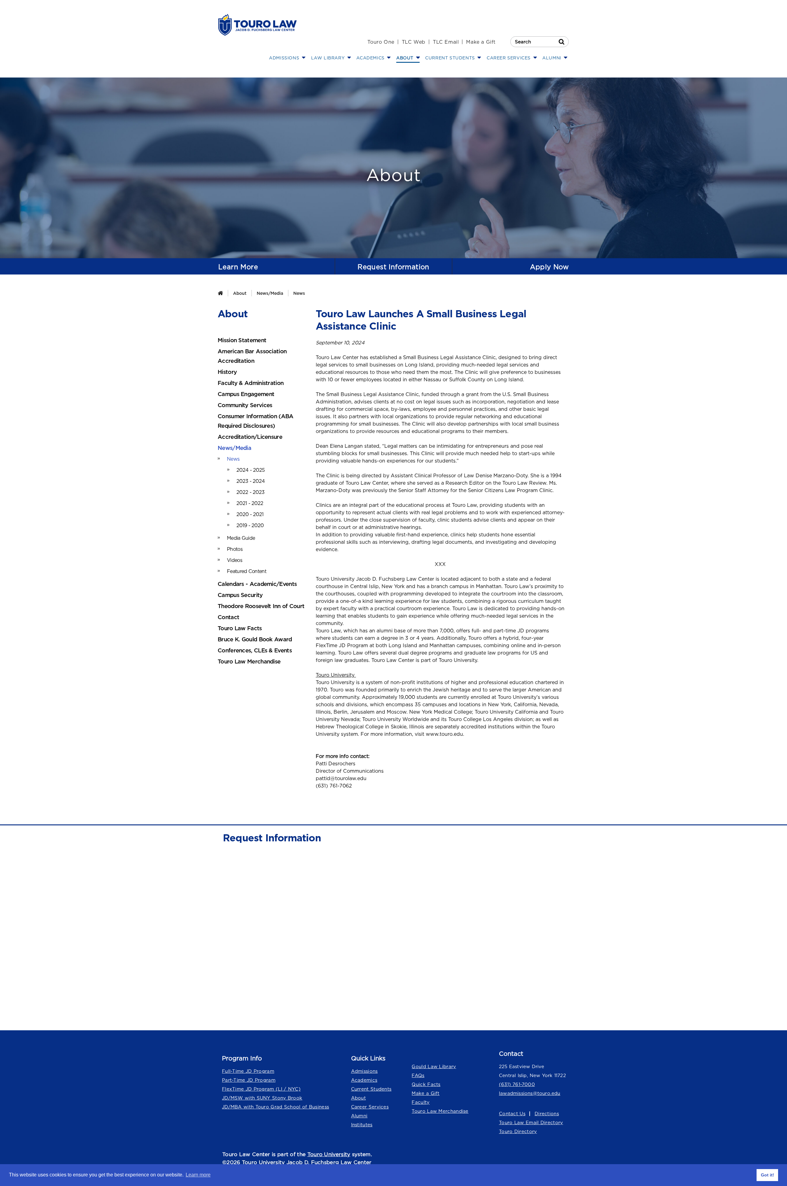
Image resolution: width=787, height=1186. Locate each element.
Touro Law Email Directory (531, 1122)
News (299, 293)
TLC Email (446, 41)
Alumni (359, 1115)
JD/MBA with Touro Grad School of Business (275, 1106)
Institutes (362, 1124)
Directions (547, 1113)
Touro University (328, 1154)
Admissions (364, 1071)
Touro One (380, 41)
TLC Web (413, 41)
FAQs (418, 1075)
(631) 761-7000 (517, 1084)
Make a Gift (481, 41)
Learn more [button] (198, 1174)
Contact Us (512, 1113)
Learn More (238, 266)
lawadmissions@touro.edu (529, 1093)
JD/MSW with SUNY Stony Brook (262, 1097)
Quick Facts (426, 1084)
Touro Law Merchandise (440, 1111)
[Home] (220, 293)
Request (393, 266)
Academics (364, 1080)
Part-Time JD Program (248, 1080)
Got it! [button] (767, 1174)
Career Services (370, 1106)
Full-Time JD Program (248, 1071)
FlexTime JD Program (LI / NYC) (261, 1089)
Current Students (371, 1089)
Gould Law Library (434, 1066)
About (240, 293)
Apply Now (549, 266)
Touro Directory (518, 1131)
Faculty (420, 1102)
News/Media (270, 293)
